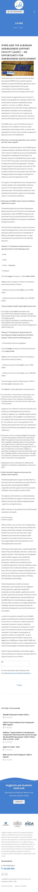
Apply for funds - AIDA (11, 747)
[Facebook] (2, 874)
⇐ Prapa (19, 685)
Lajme (20, 27)
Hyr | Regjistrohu (16, 11)
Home (15, 27)
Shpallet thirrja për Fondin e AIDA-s (16, 715)
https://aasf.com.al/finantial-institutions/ (17, 673)
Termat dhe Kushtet (7, 886)
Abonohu (19, 802)
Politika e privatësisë (20, 886)
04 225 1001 (8, 868)
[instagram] (6, 874)
